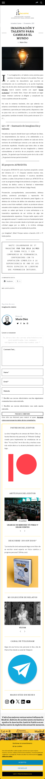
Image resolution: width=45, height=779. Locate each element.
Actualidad (14, 23)
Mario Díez (23, 42)
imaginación (6, 307)
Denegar (22, 768)
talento (13, 307)
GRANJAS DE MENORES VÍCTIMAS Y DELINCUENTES (22, 526)
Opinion (19, 23)
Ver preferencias (22, 774)
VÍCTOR (22, 627)
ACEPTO (22, 762)
